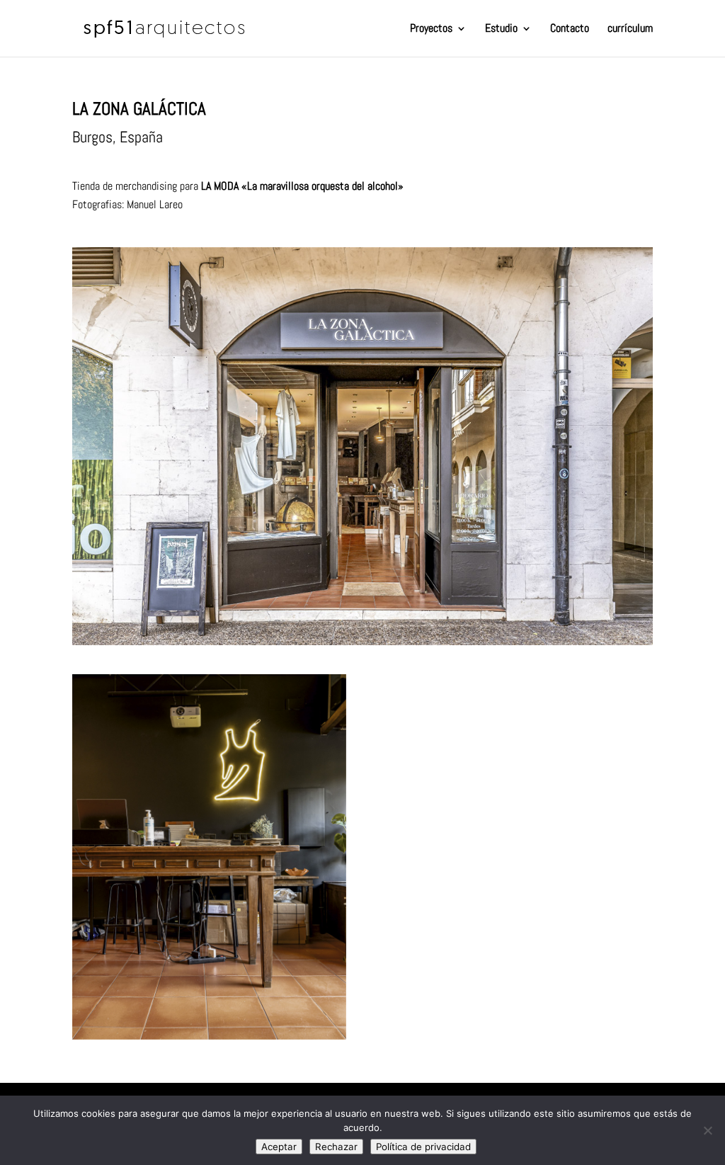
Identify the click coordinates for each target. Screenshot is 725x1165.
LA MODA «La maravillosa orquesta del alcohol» (302, 185)
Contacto (569, 29)
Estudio (501, 29)
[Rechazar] (707, 1130)
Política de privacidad (423, 1146)
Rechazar (336, 1146)
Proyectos (431, 29)
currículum (630, 29)
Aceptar (279, 1146)
